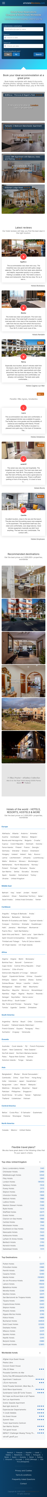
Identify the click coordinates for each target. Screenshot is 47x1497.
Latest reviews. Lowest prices (13, 26)
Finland (18, 847)
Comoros (6, 969)
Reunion (30, 994)
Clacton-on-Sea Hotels (12, 1219)
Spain (4, 875)
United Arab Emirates (24, 899)
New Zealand (29, 1050)
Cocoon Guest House (12, 1366)
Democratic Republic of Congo (15, 973)
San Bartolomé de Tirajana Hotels (17, 1297)
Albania (15, 833)
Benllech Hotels (9, 1242)
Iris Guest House (9, 1416)
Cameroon (28, 962)
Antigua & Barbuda (19, 914)
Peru (37, 1028)
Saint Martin (38, 934)
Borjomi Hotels (9, 1341)
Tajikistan (37, 1095)
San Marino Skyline (11, 1426)
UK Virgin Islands (9, 945)
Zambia (22, 1007)
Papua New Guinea (17, 1056)
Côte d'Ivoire (17, 969)
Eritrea (29, 976)
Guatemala (37, 1112)
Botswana (30, 959)
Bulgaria (28, 840)
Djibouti (33, 973)
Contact (23, 1483)
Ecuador (5, 1025)
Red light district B (10, 1406)
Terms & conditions (23, 1475)
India (4, 1081)
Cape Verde (7, 966)
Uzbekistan (16, 1098)
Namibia (5, 994)
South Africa (7, 1000)
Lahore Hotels (8, 1284)
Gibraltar (15, 851)
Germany (6, 851)
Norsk (6, 1457)
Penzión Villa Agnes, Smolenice (23, 399)
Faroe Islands (7, 847)
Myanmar (26, 1088)
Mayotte (15, 990)
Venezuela (26, 1032)
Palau (4, 1056)
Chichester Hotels (10, 1172)
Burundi (18, 962)
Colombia (38, 1021)
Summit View (8, 1420)
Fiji (26, 1046)
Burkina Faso (7, 962)
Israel (18, 893)
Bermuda (26, 917)
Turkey (33, 875)
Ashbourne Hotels (10, 1235)
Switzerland (23, 875)
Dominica (15, 924)
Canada (5, 1130)
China (15, 1078)
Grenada (25, 924)
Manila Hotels (8, 1277)
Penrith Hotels (9, 1270)
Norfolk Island (8, 1053)
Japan (21, 1081)
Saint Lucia (26, 934)
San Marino (6, 871)
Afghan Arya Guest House (13, 1359)
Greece (25, 851)
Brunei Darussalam (30, 1074)
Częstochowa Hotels (11, 1304)
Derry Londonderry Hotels (13, 1168)
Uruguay (15, 1032)
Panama (27, 1116)
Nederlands (18, 1455)
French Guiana (8, 1028)
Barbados (16, 917)
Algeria (5, 959)
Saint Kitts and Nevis (10, 934)
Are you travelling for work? (12, 51)
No (16, 54)
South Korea (7, 1095)
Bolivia (15, 1021)
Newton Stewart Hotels (12, 1205)
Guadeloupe (36, 924)
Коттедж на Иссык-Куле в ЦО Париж (19, 1396)
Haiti (4, 927)
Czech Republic (16, 844)
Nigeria (21, 994)
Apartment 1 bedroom (12, 1379)
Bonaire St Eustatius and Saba (14, 920)
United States (25, 1130)
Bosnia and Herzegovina (12, 840)
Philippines (16, 1091)
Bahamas (6, 917)
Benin (21, 959)
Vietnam (26, 1098)
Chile (30, 1021)
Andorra (24, 833)
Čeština (40, 1457)
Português (37, 1455)
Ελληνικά (8, 1459)
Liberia (35, 983)
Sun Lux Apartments (11, 1399)
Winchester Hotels (10, 1225)
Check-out (7, 43)
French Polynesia (37, 1046)
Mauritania (33, 987)
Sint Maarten (32, 938)
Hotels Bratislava (38, 286)
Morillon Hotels (9, 1294)
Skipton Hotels (9, 1192)
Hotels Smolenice (38, 437)
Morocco (25, 990)
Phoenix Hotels (9, 1311)
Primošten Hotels (10, 1267)
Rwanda (39, 994)
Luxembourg (38, 858)
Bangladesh (7, 1074)
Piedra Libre (8, 1362)
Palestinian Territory (27, 896)
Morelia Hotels (9, 1291)
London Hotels (9, 1182)
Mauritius (6, 990)
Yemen (38, 899)
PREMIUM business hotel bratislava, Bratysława (24, 246)
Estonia (39, 844)
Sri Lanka (18, 1095)
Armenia (33, 833)
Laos (16, 1084)
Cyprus (5, 844)
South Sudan (20, 1000)
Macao (23, 1084)
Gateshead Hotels (10, 1249)
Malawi (18, 987)
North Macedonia (22, 865)
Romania (23, 868)
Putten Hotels (8, 1264)
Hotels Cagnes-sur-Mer (35, 386)
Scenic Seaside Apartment (14, 1403)
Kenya (18, 983)
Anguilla (5, 914)
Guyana (19, 1028)
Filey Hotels (8, 1178)
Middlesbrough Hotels (12, 1175)
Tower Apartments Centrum (14, 1423)
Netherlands (7, 865)
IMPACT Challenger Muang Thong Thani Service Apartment (19, 1433)
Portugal (13, 868)
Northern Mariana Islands (26, 1053)
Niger (13, 994)
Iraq (12, 893)
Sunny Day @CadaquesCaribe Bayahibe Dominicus (19, 1376)
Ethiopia (5, 980)
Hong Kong (36, 1078)
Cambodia (6, 1078)
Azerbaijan (14, 837)
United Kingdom (17, 878)
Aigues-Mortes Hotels (12, 1314)
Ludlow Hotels (9, 1202)
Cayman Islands (36, 920)
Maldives (5, 1088)
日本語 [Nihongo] (31, 1459)
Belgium (33, 837)
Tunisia (5, 1007)
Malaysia (32, 1084)
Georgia (35, 847)
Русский (19, 1459)
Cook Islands (17, 1046)
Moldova (12, 861)
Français (19, 1452)
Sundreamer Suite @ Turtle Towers (17, 1393)
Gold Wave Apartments (12, 1389)
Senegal (5, 997)
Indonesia (12, 1081)
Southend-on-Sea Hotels (13, 1229)
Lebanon (5, 896)
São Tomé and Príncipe (11, 1004)
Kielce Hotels (8, 1317)
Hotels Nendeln (38, 335)
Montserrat (33, 927)
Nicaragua (17, 1116)
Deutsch (10, 1452)
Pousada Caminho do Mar (13, 1373)
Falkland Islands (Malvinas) (22, 1025)
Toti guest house (10, 1430)
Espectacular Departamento (14, 1409)
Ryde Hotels (8, 1209)
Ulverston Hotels (10, 1195)
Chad (38, 966)
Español (28, 1452)
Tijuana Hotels (9, 1301)
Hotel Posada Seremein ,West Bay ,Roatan (19, 1386)
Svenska (23, 1457)
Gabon (14, 980)
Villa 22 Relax (8, 1369)
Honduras (6, 1116)
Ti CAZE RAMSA (9, 1413)
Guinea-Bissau (8, 983)
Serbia (16, 871)
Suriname (6, 1032)
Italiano (8, 1455)
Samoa (30, 1056)
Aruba (31, 914)
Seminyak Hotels (10, 1344)
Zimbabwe (32, 1007)
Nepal (34, 1088)
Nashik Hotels (8, 1338)
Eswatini (38, 976)
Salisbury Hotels (9, 1185)
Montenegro (33, 861)
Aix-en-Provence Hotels (13, 1280)
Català (37, 1452)
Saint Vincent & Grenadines (13, 938)
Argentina (6, 1021)
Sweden (12, 875)
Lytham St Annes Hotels (13, 1239)
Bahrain (5, 893)
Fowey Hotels (8, 1188)
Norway (34, 865)
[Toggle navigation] (3, 3)
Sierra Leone (27, 997)
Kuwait (34, 893)
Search (39, 54)
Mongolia (16, 1088)
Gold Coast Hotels (10, 1324)
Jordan (26, 893)
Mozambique (36, 990)
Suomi (14, 1457)
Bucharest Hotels (10, 1321)
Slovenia (34, 871)
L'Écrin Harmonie (10, 1383)
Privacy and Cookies (23, 1470)
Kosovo (37, 854)
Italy (30, 854)
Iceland (14, 854)
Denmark (29, 844)
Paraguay (29, 1028)
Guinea (39, 980)
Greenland (34, 851)
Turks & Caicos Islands (31, 941)
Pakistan (5, 1091)
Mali (24, 987)
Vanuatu (29, 1060)
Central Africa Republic (23, 966)
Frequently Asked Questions (23, 1479)
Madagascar (7, 987)
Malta (4, 861)
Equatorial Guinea (17, 976)
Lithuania (26, 858)
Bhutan (17, 1074)
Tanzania (27, 1004)
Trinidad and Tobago (10, 941)
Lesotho (27, 983)
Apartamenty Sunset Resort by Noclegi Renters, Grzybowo (23, 501)
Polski (28, 1455)
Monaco (22, 861)
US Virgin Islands (26, 945)
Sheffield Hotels (9, 1212)
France (27, 847)
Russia (32, 868)
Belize (4, 1112)
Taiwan (28, 1095)
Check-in (6, 34)
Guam (4, 1050)
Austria (5, 837)
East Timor (24, 1078)
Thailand (5, 1098)
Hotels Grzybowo (38, 539)
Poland (5, 868)
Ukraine (5, 878)
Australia (5, 1046)
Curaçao (5, 924)
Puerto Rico (7, 931)
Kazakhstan (31, 1081)
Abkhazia (6, 833)
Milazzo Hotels (9, 1331)
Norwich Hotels (9, 1245)
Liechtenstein (15, 858)
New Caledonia (15, 1050)
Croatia (37, 840)
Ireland (23, 854)
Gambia (22, 980)
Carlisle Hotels (9, 1222)
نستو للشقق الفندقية (10, 1436)
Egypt (4, 976)
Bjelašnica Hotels (10, 1287)
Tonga (20, 1060)
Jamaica (11, 927)
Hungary (5, 854)
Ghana (30, 980)
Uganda (13, 1007)
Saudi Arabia (7, 899)
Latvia (4, 858)
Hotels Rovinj (39, 488)
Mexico (14, 1130)
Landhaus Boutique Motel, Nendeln (23, 299)
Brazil (23, 1021)
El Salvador (25, 1112)
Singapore (27, 1091)
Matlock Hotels (9, 1198)
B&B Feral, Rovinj (23, 450)
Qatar (40, 896)
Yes (8, 54)
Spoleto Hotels (9, 1334)
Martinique (22, 927)
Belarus (25, 837)
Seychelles (15, 997)
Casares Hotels (9, 1274)
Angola (13, 959)
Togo (36, 1004)
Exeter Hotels (8, 1215)
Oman (14, 896)
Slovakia (25, 871)
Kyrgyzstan (6, 1084)
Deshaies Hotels (9, 1328)
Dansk (31, 1457)
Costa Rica (14, 1112)
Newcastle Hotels (10, 1232)
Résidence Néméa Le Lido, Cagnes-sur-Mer (23, 346)
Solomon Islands (9, 1060)
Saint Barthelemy (21, 931)
